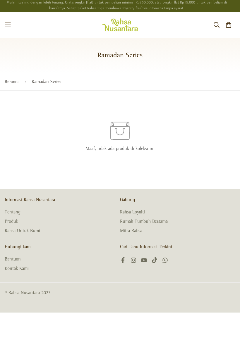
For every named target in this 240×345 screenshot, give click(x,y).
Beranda (12, 82)
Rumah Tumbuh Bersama (144, 222)
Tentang (12, 212)
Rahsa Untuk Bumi (22, 231)
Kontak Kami (17, 269)
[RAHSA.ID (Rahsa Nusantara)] (120, 25)
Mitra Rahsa (131, 231)
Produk (11, 222)
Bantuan (13, 259)
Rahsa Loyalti (132, 212)
